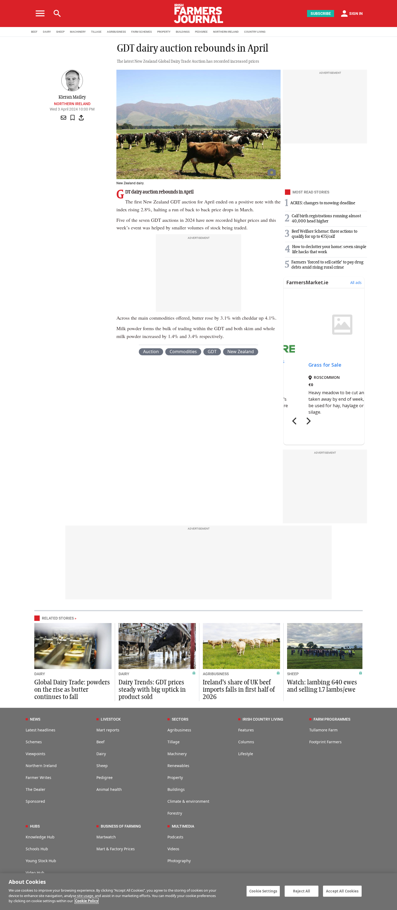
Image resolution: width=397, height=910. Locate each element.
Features (246, 729)
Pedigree (104, 777)
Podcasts (175, 836)
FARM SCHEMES (141, 31)
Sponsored (35, 801)
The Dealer (35, 789)
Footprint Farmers (325, 741)
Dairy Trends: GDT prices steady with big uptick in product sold (152, 689)
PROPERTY (163, 31)
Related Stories (58, 618)
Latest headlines (40, 729)
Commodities (183, 351)
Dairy (101, 753)
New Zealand (240, 351)
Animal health (109, 789)
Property (175, 777)
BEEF (34, 31)
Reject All (301, 890)
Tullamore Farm (323, 729)
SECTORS (180, 719)
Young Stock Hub (41, 860)
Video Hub (35, 872)
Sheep (102, 765)
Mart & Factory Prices (115, 848)
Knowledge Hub (40, 836)
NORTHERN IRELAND (226, 31)
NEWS (35, 719)
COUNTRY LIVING (254, 31)
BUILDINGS (183, 31)
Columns (246, 741)
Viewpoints (35, 753)
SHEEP (60, 31)
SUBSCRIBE (321, 13)
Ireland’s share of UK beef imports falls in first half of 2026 (239, 689)
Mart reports (107, 729)
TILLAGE (96, 31)
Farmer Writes (38, 777)
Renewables (178, 765)
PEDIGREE (201, 31)
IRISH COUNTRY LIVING (263, 719)
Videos (173, 848)
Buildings (176, 789)
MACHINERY (78, 31)
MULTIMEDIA (183, 826)
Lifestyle (245, 753)
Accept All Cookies (342, 890)
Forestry (174, 813)
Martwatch (106, 836)
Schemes (34, 741)
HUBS (35, 826)
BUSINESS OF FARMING (121, 826)
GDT (212, 351)
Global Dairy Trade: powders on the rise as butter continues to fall (72, 689)
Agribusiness (179, 729)
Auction (151, 351)
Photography (179, 860)
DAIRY (47, 31)
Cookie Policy (86, 900)
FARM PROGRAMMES (332, 719)
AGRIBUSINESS (116, 31)
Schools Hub (37, 848)
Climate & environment (188, 801)
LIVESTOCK (111, 719)
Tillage (173, 741)
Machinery (177, 753)
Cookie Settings (263, 890)
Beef (100, 741)
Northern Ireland (72, 104)
